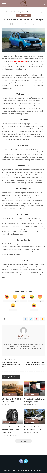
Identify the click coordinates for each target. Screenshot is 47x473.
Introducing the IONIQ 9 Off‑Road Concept (11, 400)
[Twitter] (31, 319)
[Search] (43, 3)
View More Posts (23, 338)
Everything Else (23, 15)
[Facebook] (25, 319)
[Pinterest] (36, 319)
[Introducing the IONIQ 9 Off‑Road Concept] (12, 388)
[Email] (42, 319)
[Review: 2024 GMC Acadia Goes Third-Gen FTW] (34, 416)
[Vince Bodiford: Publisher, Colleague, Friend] (34, 388)
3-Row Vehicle (31, 420)
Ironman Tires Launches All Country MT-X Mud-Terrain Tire (11, 429)
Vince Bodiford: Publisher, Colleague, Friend (34, 400)
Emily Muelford (19, 24)
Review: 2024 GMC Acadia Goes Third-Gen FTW (34, 428)
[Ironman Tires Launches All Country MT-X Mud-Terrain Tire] (12, 416)
